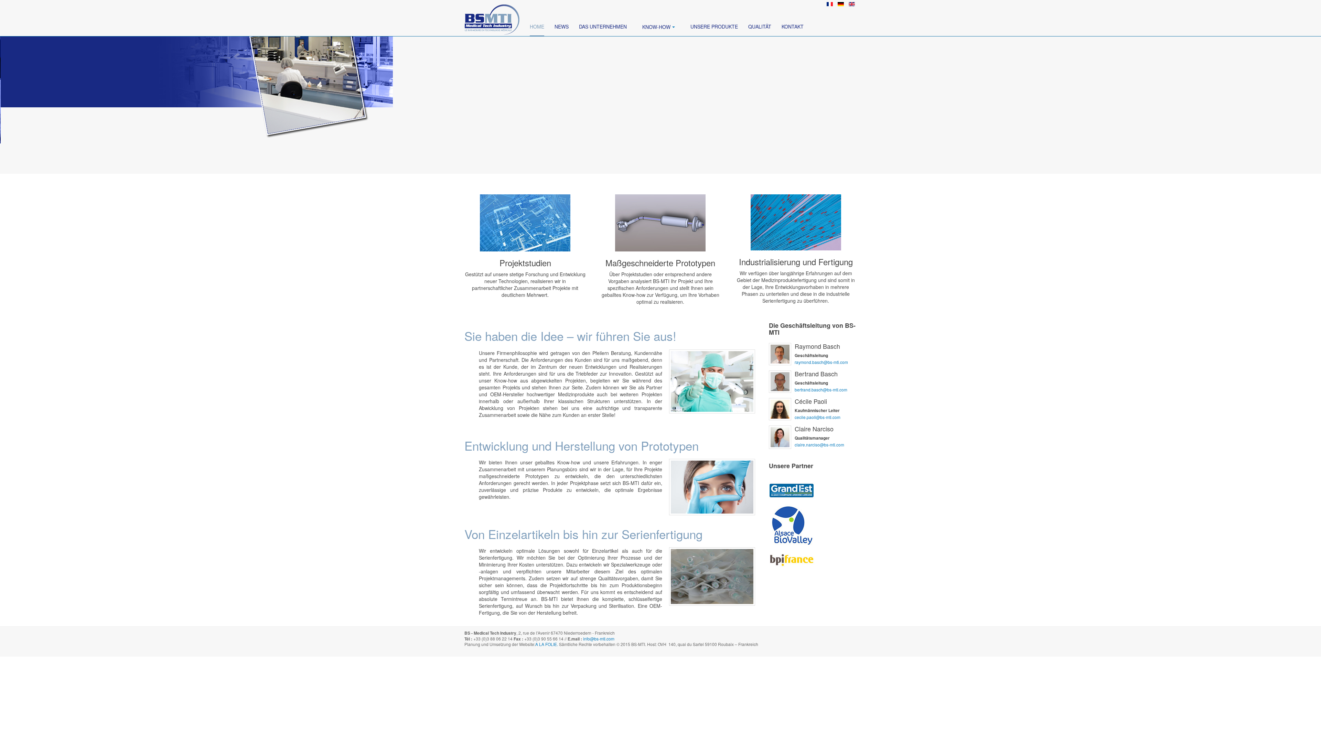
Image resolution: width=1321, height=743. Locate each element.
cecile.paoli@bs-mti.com (817, 417)
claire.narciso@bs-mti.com (819, 445)
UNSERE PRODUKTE (714, 26)
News (562, 26)
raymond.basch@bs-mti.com (821, 362)
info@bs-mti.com (598, 639)
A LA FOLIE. (547, 644)
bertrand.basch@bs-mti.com (821, 389)
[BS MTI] (491, 9)
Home (537, 26)
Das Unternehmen (603, 26)
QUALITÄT (759, 26)
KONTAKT (793, 26)
